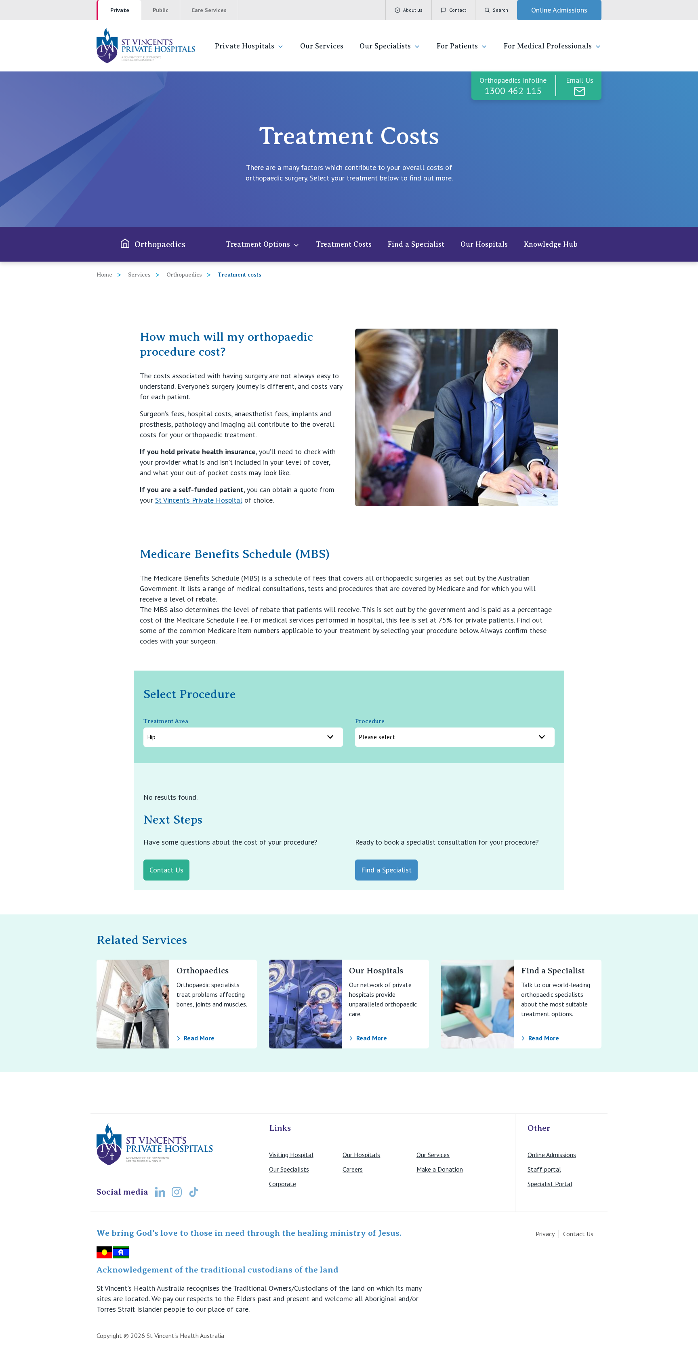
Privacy (545, 1234)
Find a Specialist (416, 244)
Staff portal (544, 1169)
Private (119, 10)
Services (139, 275)
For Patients (457, 46)
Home (104, 275)
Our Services (321, 46)
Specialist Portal (550, 1184)
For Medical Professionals (548, 46)
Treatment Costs (344, 244)
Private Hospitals (244, 46)
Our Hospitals (484, 244)
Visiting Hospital (291, 1155)
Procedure (370, 721)
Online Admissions (552, 1155)
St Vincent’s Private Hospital (198, 500)
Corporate (282, 1184)
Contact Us (578, 1234)
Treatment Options (258, 244)
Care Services (209, 10)
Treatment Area (165, 721)
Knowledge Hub (551, 244)
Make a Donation (439, 1169)
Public (160, 10)
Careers (353, 1169)
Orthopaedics (160, 244)
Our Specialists (385, 46)
